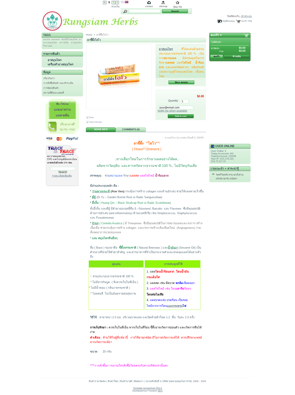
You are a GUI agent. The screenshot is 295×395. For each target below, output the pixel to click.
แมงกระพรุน (175, 305)
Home (89, 34)
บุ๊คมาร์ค (177, 7)
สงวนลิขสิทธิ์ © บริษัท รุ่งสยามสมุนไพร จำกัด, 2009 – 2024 (176, 381)
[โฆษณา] (62, 133)
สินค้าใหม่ (113, 381)
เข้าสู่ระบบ (246, 16)
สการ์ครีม (64, 42)
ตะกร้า (244, 21)
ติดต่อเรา (139, 381)
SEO (160, 390)
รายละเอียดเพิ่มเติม (62, 175)
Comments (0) (131, 129)
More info (101, 129)
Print (91, 117)
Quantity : (173, 100)
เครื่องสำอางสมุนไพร (60, 64)
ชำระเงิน (237, 56)
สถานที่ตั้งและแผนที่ (53, 92)
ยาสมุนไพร (55, 60)
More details (181, 82)
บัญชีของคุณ (229, 21)
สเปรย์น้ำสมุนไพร (69, 39)
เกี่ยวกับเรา (49, 78)
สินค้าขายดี (126, 381)
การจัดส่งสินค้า (51, 88)
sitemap (163, 6)
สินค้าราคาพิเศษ (97, 381)
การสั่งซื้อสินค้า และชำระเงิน (58, 83)
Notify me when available (172, 110)
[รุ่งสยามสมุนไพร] (90, 30)
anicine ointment (51, 39)
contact (149, 6)
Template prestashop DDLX (147, 388)
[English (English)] (122, 2)
